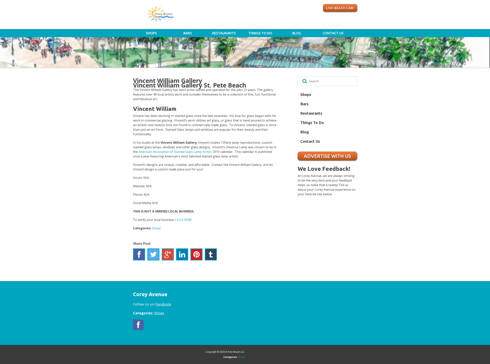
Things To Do (260, 33)
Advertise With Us (327, 156)
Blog (296, 33)
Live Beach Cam (340, 8)
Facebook (163, 304)
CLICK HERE (183, 220)
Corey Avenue (173, 16)
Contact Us (333, 33)
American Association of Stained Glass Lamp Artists (176, 152)
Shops (151, 33)
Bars (187, 33)
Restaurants (224, 33)
